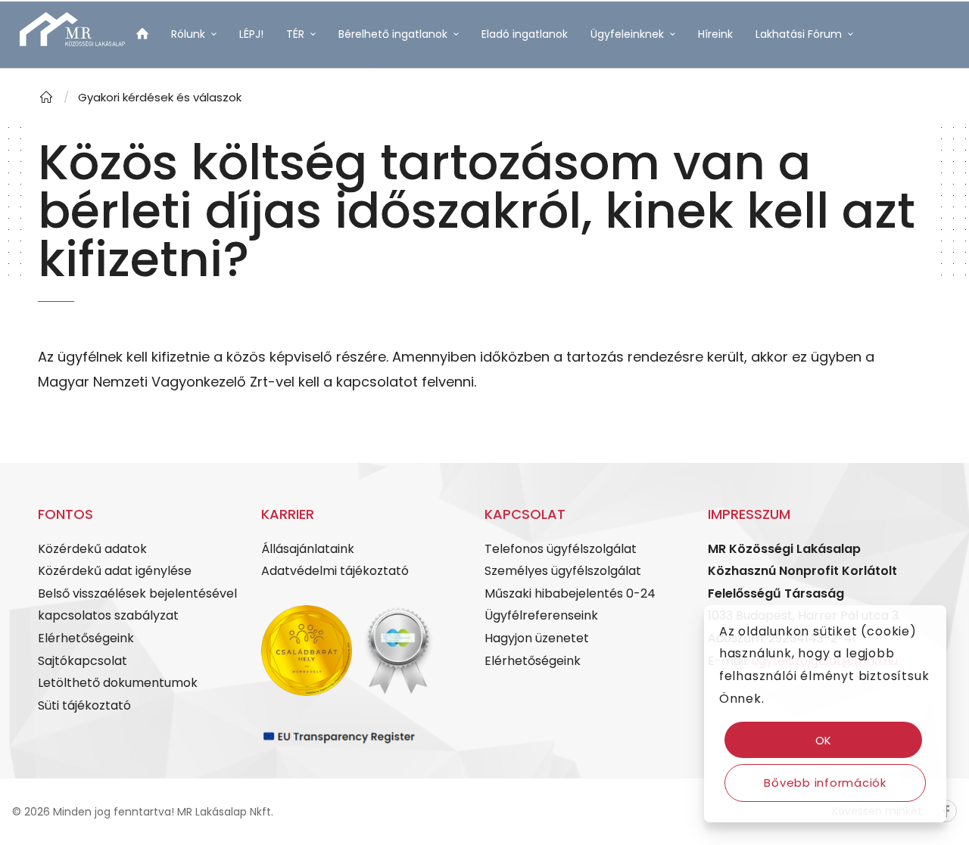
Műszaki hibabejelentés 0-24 (570, 593)
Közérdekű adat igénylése (115, 570)
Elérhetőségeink (86, 638)
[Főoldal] (142, 36)
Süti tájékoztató (84, 705)
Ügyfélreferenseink (541, 615)
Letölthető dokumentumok (118, 682)
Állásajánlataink (307, 549)
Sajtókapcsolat (82, 660)
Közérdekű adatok (92, 549)
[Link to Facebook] (129, 124)
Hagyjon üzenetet (536, 638)
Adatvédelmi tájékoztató (335, 570)
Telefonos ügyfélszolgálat (560, 549)
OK (824, 740)
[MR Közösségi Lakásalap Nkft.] (46, 97)
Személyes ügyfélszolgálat (562, 570)
